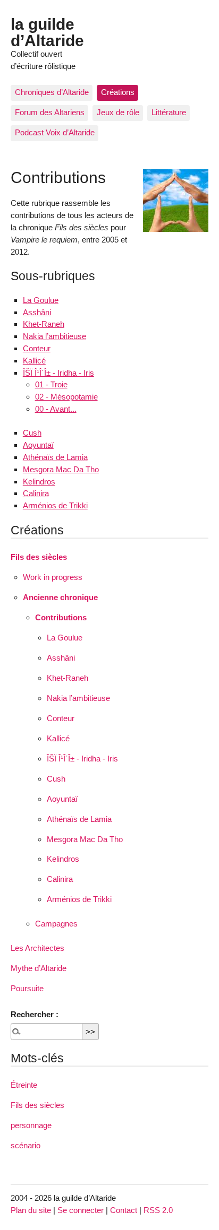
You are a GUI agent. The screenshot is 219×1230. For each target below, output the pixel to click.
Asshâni (37, 312)
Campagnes (56, 923)
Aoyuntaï (38, 444)
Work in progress (52, 577)
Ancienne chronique (60, 597)
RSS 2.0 (158, 1210)
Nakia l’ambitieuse (54, 336)
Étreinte (24, 1084)
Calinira (36, 493)
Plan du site (31, 1210)
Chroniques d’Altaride (52, 92)
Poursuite (27, 988)
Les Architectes (37, 947)
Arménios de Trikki (55, 505)
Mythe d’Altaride (38, 968)
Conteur (36, 348)
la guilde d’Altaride (47, 32)
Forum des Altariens (50, 112)
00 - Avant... (56, 408)
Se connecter (80, 1210)
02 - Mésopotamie (66, 396)
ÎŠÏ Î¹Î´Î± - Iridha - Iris (58, 372)
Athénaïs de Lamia (55, 457)
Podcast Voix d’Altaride (55, 132)
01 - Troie (51, 384)
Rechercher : (34, 1014)
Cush (32, 432)
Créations (117, 92)
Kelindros (39, 481)
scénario (25, 1145)
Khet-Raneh (43, 323)
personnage (31, 1125)
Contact (123, 1210)
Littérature (168, 112)
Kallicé (34, 360)
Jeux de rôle (118, 112)
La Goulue (40, 300)
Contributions (61, 617)
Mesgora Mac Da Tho (61, 469)
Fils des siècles (39, 556)
